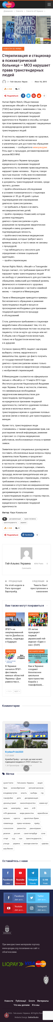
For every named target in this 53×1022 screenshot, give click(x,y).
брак (5, 788)
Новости (10, 614)
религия (6, 833)
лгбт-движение (9, 813)
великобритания (18, 788)
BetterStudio (33, 1017)
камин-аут (43, 803)
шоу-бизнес (8, 849)
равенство (21, 828)
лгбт (33, 808)
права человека (30, 519)
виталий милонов (36, 788)
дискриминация (15, 519)
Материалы (43, 1001)
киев (5, 808)
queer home (8, 783)
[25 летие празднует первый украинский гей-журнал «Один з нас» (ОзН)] (38, 619)
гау (42, 793)
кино (26, 808)
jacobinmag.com (44, 42)
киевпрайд (15, 808)
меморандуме (40, 147)
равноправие (35, 828)
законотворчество (27, 803)
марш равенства (27, 813)
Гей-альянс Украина (25, 783)
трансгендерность (10, 522)
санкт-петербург (30, 833)
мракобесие (43, 813)
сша (20, 839)
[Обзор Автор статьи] (26, 553)
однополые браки (31, 818)
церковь (45, 844)
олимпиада (8, 823)
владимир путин (10, 793)
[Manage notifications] (6, 1015)
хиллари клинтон (31, 844)
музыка (6, 818)
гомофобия (8, 798)
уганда (6, 844)
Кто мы (35, 1005)
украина (23, 522)
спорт (5, 839)
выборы (33, 793)
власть (24, 793)
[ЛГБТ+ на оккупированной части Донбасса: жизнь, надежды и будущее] (15, 619)
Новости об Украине (13, 49)
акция (40, 783)
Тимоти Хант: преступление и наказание (39, 588)
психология (8, 828)
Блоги (32, 1001)
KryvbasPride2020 (14, 752)
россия (17, 833)
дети (19, 798)
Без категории (36, 651)
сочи (43, 833)
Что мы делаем (22, 1005)
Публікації (21, 1001)
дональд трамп (9, 803)
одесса (17, 818)
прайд (36, 823)
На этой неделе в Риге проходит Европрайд (14, 588)
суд (13, 839)
